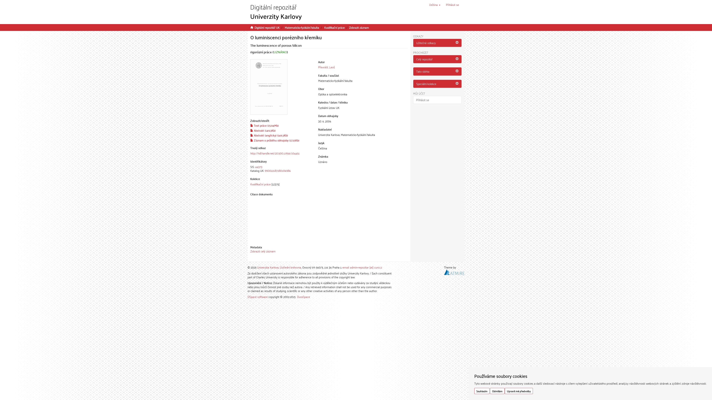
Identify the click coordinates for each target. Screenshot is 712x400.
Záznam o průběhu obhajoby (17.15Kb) (276, 140)
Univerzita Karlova (268, 267)
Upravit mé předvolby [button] (519, 391)
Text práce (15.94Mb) (266, 125)
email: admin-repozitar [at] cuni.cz (362, 267)
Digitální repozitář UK (267, 27)
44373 (258, 166)
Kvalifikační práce (334, 27)
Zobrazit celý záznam (263, 251)
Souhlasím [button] (481, 391)
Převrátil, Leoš (326, 67)
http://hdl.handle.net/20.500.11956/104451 (275, 153)
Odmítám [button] (497, 391)
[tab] (281, 169)
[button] (434, 4)
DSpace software (258, 296)
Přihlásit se (422, 99)
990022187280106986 (278, 170)
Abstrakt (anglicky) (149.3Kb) (270, 135)
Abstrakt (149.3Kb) (264, 130)
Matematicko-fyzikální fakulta (302, 27)
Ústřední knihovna (290, 267)
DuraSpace (303, 296)
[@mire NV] (454, 271)
